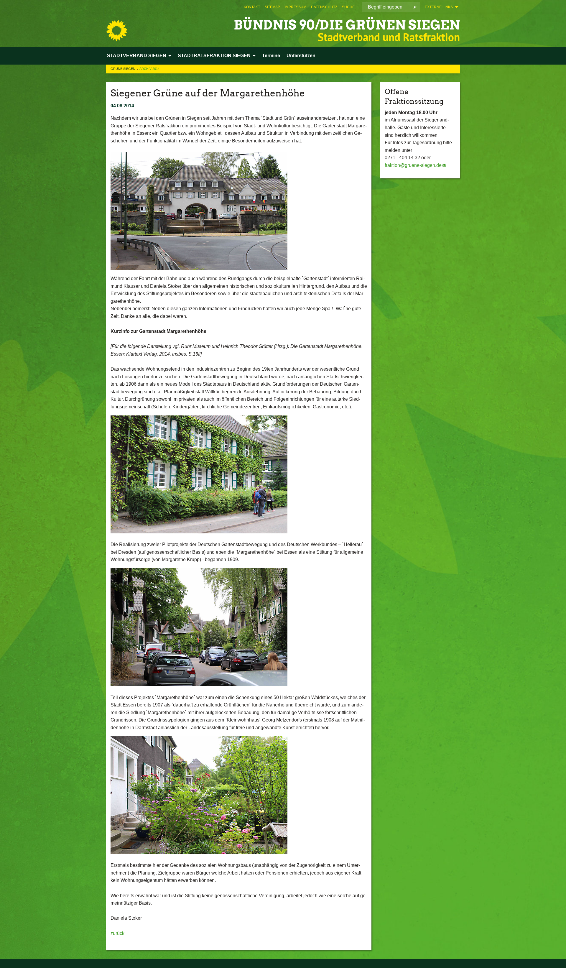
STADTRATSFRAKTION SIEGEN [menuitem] (214, 55)
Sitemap (272, 7)
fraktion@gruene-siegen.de (413, 165)
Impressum (295, 7)
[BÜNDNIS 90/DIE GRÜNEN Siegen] (116, 30)
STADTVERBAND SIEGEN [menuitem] (136, 55)
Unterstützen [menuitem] (301, 55)
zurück (117, 933)
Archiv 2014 (149, 68)
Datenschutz (324, 7)
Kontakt (252, 7)
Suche (348, 7)
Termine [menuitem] (271, 55)
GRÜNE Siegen (123, 68)
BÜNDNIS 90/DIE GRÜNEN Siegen (347, 25)
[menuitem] (252, 7)
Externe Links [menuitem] (439, 7)
